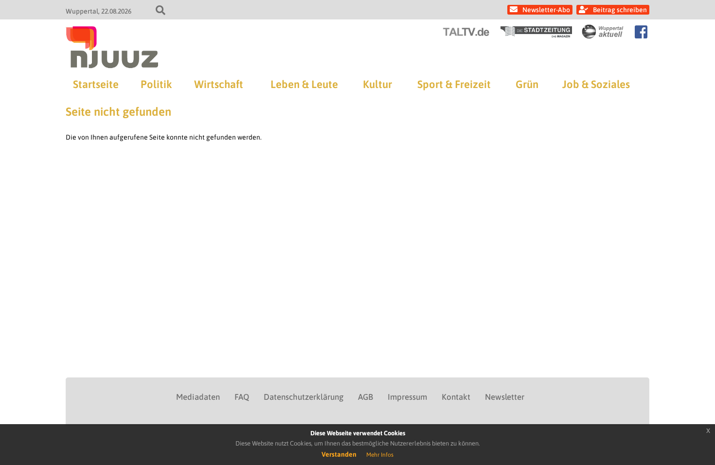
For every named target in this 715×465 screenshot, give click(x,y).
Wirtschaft (218, 84)
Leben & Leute (304, 84)
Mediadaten (198, 397)
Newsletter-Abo (546, 10)
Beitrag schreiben (620, 10)
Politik (156, 84)
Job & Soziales (596, 84)
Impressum (407, 397)
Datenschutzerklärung (303, 397)
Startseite (96, 84)
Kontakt (456, 397)
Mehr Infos (379, 454)
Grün (527, 84)
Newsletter (504, 397)
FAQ (241, 397)
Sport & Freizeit (454, 84)
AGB (365, 397)
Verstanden (339, 454)
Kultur (377, 84)
